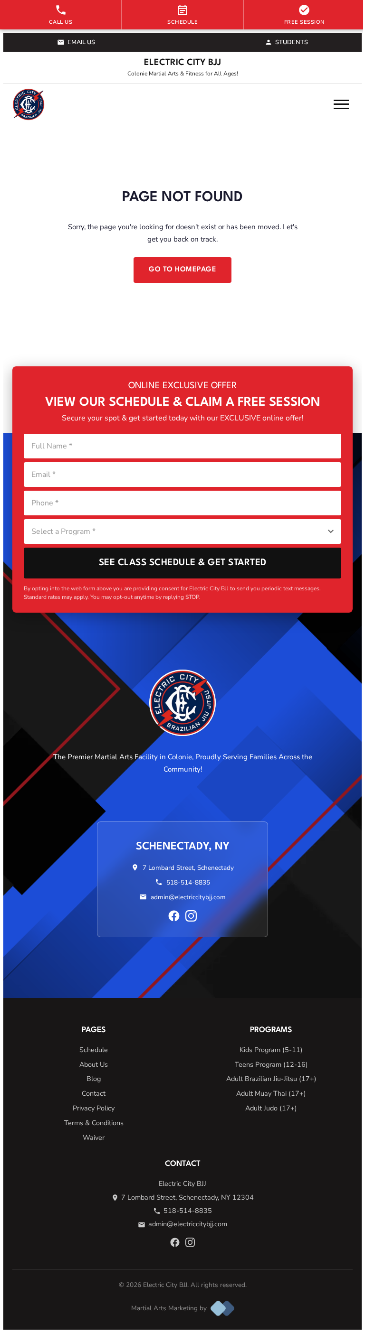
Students (291, 42)
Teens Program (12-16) (271, 1064)
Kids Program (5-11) (271, 1049)
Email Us (81, 42)
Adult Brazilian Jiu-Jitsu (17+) (271, 1078)
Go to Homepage (182, 269)
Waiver (94, 1137)
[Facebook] (174, 916)
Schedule (93, 1049)
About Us (93, 1064)
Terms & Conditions (94, 1123)
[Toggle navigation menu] (341, 104)
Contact (94, 1093)
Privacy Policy (94, 1108)
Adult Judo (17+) (271, 1108)
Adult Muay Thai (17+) (271, 1093)
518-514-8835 (188, 882)
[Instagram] (191, 916)
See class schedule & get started (183, 563)
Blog (93, 1078)
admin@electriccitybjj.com (188, 897)
